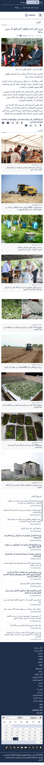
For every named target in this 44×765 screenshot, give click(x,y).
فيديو (41, 683)
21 (17, 735)
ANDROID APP (37, 710)
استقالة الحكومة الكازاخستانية (30, 583)
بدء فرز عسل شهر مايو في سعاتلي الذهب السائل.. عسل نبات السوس (29, 248)
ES (24, 8)
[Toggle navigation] (39, 15)
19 (29, 735)
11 (34, 732)
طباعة (24, 36)
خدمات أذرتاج (38, 698)
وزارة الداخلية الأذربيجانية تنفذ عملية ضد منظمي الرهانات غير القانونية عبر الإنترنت (24, 502)
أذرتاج (18, 69)
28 (17, 739)
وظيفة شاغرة (38, 701)
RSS (41, 707)
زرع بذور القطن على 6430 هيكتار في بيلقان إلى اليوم (23, 367)
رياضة (41, 671)
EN (32, 8)
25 (34, 739)
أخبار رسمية (38, 648)
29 (11, 739)
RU (35, 8)
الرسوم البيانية (38, 680)
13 (23, 732)
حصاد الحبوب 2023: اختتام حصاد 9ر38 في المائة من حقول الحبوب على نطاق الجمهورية (23, 208)
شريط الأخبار (36, 496)
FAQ (41, 704)
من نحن (40, 692)
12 (29, 732)
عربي (20, 8)
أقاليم (38, 22)
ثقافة (41, 665)
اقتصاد (40, 656)
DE (29, 8)
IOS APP (40, 713)
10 (41, 732)
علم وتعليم (39, 669)
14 (17, 732)
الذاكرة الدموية (38, 677)
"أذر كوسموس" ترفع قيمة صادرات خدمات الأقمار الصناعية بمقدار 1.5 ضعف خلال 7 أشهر (24, 617)
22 (11, 735)
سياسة (40, 653)
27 (23, 739)
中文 (16, 8)
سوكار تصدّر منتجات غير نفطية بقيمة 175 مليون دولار (22, 609)
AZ (37, 8)
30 (6, 739)
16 (6, 732)
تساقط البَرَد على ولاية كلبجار (31, 528)
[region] (23, 570)
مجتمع (40, 662)
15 (11, 732)
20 (23, 735)
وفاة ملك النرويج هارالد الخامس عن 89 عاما (25, 625)
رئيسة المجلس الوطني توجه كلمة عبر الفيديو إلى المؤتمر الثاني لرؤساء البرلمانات (24, 520)
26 (29, 739)
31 (41, 742)
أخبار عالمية (38, 674)
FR (26, 8)
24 (41, 739)
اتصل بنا (40, 689)
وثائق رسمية (38, 651)
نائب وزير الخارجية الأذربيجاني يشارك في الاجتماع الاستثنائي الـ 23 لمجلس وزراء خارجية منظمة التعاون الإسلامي (22, 634)
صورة (41, 686)
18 (34, 735)
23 (6, 735)
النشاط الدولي (38, 695)
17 (41, 735)
